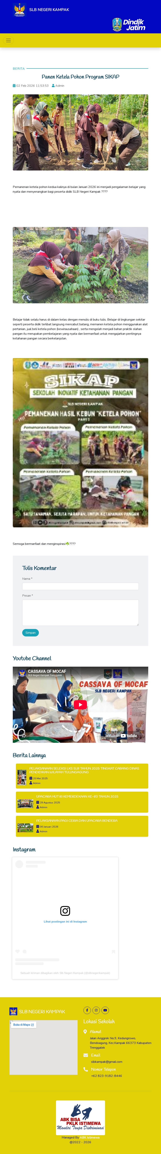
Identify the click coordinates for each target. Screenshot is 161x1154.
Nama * (27, 579)
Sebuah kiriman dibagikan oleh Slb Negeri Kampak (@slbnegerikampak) (65, 972)
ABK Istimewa (90, 1137)
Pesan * (27, 595)
